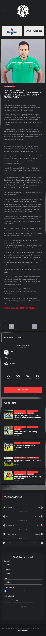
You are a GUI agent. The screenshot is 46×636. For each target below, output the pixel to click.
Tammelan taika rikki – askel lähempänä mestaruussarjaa (27, 416)
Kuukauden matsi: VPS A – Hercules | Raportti (25, 446)
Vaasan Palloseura (8, 628)
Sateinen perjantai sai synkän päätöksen (27, 477)
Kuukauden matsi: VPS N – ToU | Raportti (27, 461)
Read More (23, 390)
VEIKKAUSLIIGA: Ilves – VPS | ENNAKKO (25, 432)
